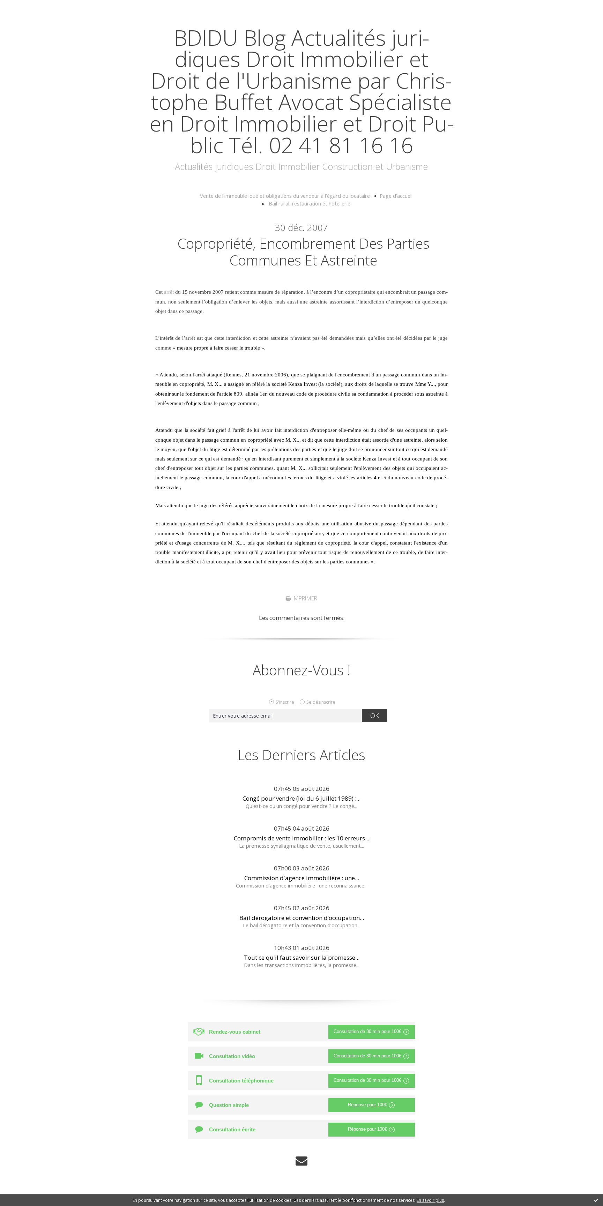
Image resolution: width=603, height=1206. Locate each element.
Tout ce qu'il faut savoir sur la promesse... (301, 957)
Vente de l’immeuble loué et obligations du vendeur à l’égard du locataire (285, 195)
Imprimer (304, 598)
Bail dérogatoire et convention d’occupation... (301, 918)
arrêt (169, 292)
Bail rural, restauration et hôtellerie (309, 203)
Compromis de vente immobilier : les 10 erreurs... (301, 838)
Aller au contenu (26, 7)
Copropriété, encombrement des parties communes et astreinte (304, 252)
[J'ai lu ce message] (596, 1200)
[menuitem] (288, 196)
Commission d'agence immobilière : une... (301, 878)
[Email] (301, 1161)
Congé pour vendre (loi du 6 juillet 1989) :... (301, 798)
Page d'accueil (396, 195)
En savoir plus (430, 1200)
